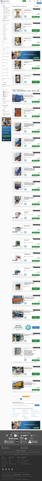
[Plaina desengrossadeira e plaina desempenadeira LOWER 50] (18, 215)
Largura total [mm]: (5, 59)
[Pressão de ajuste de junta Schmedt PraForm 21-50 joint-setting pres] (18, 337)
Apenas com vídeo (6, 113)
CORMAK (5, 38)
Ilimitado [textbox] (5, 89)
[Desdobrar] (26, 21)
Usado (5, 102)
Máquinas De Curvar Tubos (35, 413)
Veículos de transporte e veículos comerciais (6, 10)
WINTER (5, 34)
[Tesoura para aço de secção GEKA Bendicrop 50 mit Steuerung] (18, 65)
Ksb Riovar (33, 90)
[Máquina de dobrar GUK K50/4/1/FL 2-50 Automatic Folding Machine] (18, 314)
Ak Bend (13, 409)
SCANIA (5, 31)
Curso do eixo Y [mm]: (5, 72)
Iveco (4, 32)
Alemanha (6, 91)
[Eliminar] (36, 3)
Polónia (6, 93)
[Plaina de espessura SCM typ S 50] (18, 243)
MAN (4, 25)
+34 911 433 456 (25, 448)
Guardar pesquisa (26, 396)
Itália (6, 94)
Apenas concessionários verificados (6, 115)
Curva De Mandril (24, 411)
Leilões (4, 107)
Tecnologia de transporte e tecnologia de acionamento (7, 16)
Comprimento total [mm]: (5, 56)
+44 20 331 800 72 (6, 447)
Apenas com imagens (6, 112)
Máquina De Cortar (34, 409)
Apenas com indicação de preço (6, 48)
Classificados (6, 106)
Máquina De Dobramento (35, 411)
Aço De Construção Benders (16, 413)
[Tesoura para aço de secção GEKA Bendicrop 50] (18, 41)
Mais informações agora (36, 327)
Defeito (4, 103)
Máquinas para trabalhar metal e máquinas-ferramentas (6, 8)
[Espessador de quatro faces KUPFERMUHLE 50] (18, 257)
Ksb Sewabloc (39, 90)
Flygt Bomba (17, 452)
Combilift (5, 37)
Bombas (14, 90)
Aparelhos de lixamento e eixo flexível (34, 452)
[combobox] (6, 89)
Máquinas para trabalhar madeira (6, 12)
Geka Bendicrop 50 (25, 416)
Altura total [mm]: (4, 62)
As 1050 (13, 411)
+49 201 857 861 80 (6, 448)
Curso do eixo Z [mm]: (5, 75)
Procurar (39, 3)
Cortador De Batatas (25, 409)
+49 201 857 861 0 (25, 447)
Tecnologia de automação (6, 14)
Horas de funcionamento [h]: (6, 53)
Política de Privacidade (18, 479)
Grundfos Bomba (16, 454)
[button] (41, 1)
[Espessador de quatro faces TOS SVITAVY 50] (18, 271)
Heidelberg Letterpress (24, 452)
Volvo (4, 30)
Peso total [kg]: (4, 65)
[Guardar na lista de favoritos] (39, 10)
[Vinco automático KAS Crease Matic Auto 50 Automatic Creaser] (18, 371)
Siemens (5, 24)
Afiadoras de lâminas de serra (24, 454)
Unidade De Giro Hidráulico (21, 90)
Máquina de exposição (7, 101)
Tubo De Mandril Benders (35, 416)
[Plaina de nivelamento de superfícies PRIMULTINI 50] (18, 229)
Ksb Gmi (29, 90)
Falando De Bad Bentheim (26, 413)
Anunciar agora (36, 57)
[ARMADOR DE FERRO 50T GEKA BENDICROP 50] (18, 27)
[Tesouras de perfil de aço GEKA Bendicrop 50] (18, 13)
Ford (4, 33)
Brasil (4, 86)
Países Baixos (7, 92)
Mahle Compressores (12, 452)
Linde (4, 36)
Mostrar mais (26, 418)
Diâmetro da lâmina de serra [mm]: (6, 79)
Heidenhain (5, 39)
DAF (4, 35)
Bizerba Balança (5, 452)
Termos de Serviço (24, 479)
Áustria (6, 95)
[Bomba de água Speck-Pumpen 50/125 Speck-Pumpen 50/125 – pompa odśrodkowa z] (18, 200)
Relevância (36, 6)
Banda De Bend (14, 416)
